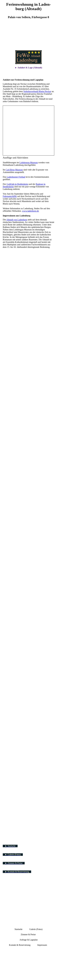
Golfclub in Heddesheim (17, 184)
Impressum (42, 945)
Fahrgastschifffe (10, 196)
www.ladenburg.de (30, 211)
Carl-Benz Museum (14, 170)
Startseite (18, 929)
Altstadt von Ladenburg (16, 219)
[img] (28, 36)
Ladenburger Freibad (16, 177)
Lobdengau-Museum (29, 162)
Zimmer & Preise (28, 934)
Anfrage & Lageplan (29, 940)
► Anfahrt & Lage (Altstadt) (28, 67)
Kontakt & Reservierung (19, 945)
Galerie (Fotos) (35, 929)
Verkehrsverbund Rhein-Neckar (37, 91)
